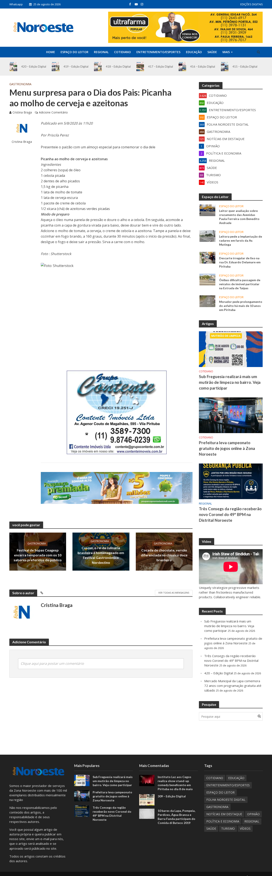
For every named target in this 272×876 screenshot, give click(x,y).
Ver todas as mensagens (173, 592)
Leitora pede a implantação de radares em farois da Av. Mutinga (240, 240)
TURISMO (228, 828)
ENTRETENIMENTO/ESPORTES (158, 52)
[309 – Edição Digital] (146, 799)
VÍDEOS (245, 828)
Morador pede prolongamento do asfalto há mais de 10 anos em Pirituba (240, 306)
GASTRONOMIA (20, 84)
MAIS (226, 52)
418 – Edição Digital (118, 66)
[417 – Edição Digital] (140, 66)
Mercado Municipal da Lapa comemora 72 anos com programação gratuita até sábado (232, 685)
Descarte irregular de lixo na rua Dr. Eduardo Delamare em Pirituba (240, 262)
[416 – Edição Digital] (182, 66)
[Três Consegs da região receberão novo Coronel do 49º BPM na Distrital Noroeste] (231, 481)
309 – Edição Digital (172, 796)
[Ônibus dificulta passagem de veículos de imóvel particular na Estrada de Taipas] (207, 279)
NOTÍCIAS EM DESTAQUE (224, 814)
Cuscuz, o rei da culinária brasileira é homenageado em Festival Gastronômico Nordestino (101, 555)
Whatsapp (16, 4)
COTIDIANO (122, 52)
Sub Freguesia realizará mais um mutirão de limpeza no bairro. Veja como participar (230, 382)
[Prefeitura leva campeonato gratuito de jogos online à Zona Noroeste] (231, 415)
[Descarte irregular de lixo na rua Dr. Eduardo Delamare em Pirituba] (207, 257)
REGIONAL (101, 52)
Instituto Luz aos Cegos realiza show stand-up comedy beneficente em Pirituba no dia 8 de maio (175, 783)
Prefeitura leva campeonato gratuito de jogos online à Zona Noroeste (227, 448)
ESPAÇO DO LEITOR (74, 52)
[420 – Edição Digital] (13, 66)
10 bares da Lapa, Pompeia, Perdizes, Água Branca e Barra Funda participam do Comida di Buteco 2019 (176, 817)
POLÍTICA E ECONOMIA (222, 821)
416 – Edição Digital (202, 66)
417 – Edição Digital (160, 66)
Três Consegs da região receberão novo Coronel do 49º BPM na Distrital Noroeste (230, 514)
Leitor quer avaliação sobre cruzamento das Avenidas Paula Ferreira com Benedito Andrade (239, 217)
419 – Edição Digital (76, 66)
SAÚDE (212, 52)
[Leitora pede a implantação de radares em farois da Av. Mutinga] (207, 236)
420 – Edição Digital (33, 66)
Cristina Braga (22, 112)
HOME (50, 52)
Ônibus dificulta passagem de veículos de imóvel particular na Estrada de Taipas (239, 284)
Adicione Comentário (53, 112)
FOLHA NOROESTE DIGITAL (225, 800)
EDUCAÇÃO (194, 52)
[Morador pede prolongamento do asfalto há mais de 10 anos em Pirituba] (207, 301)
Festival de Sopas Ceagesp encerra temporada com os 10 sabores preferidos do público (38, 555)
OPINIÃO (253, 814)
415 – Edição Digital (244, 66)
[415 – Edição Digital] (225, 66)
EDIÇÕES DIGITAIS (251, 4)
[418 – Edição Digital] (98, 66)
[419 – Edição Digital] (55, 66)
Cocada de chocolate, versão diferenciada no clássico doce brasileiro (164, 555)
